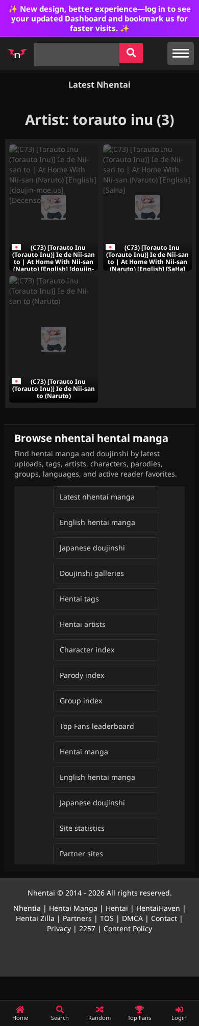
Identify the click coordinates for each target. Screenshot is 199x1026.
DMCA (132, 918)
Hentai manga (84, 751)
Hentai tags (79, 598)
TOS (107, 918)
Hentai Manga (73, 908)
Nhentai (41, 893)
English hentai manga (97, 522)
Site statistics (82, 828)
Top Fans (139, 1017)
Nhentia (27, 908)
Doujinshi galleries (92, 573)
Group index (81, 700)
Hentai (117, 908)
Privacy (59, 928)
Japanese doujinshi (92, 548)
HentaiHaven (158, 908)
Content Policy (128, 928)
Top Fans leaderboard (97, 726)
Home (20, 1017)
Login (179, 1017)
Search (60, 1017)
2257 (87, 928)
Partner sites (81, 853)
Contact (164, 918)
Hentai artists (83, 624)
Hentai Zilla (35, 918)
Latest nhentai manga (97, 497)
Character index (87, 649)
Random (99, 1017)
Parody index (82, 675)
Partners (77, 918)
